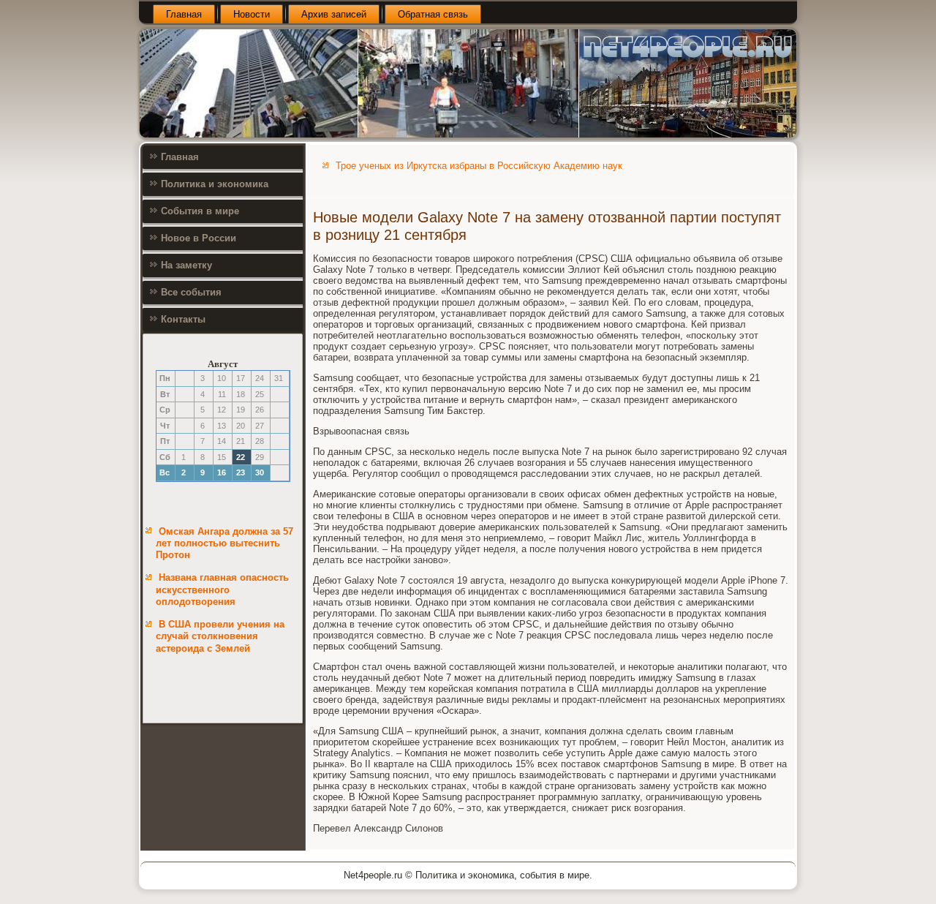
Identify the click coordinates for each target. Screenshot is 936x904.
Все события (191, 292)
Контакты (183, 319)
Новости (251, 14)
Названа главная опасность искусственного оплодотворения (222, 589)
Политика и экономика (214, 183)
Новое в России (198, 238)
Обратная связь (433, 14)
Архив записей (333, 14)
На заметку (186, 265)
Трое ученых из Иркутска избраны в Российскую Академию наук (479, 165)
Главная (184, 14)
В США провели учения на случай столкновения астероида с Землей (220, 636)
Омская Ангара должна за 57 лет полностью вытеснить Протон (224, 543)
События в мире (200, 211)
